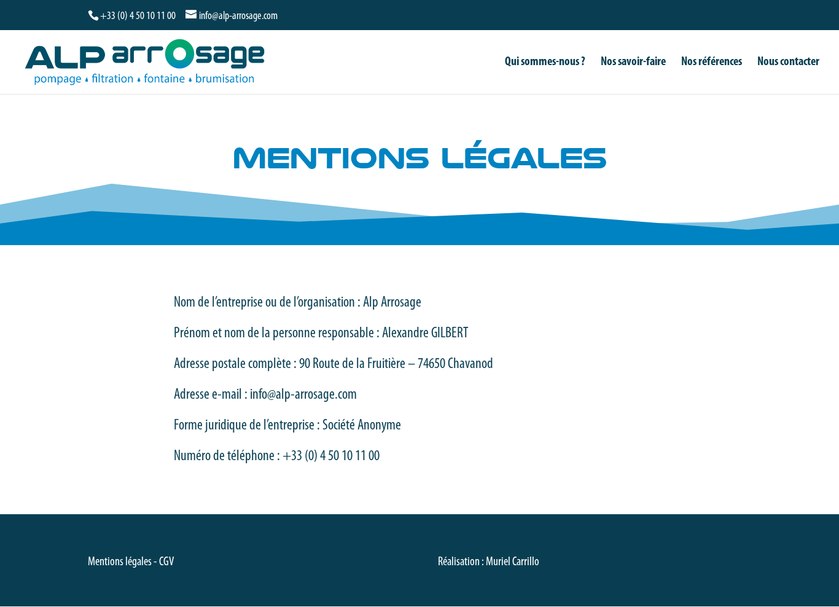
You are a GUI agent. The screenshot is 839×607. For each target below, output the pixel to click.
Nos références (711, 63)
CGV (166, 562)
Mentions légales (120, 562)
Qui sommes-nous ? (545, 63)
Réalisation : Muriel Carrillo (488, 562)
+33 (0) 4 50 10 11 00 (138, 16)
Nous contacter (788, 63)
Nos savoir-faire (633, 63)
